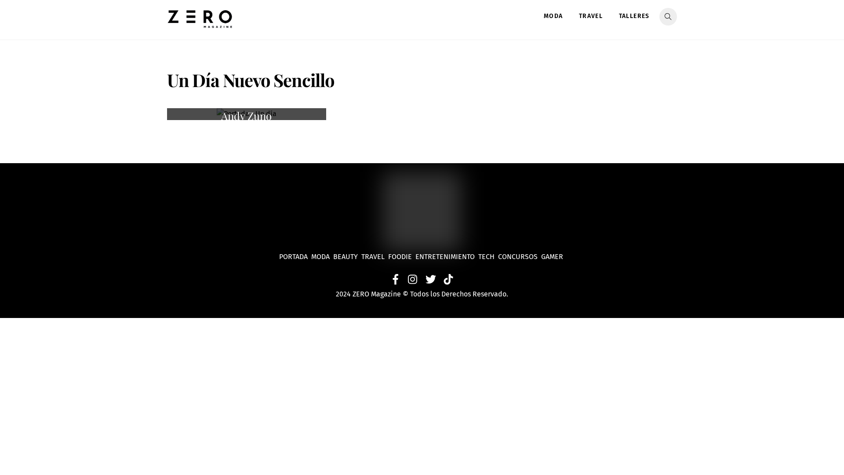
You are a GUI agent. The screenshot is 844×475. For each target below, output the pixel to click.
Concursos (518, 256)
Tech (488, 256)
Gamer (553, 256)
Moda (553, 16)
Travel (591, 16)
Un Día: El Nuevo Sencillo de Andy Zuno (246, 109)
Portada (293, 256)
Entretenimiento (445, 256)
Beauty (347, 256)
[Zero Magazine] (200, 23)
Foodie (400, 256)
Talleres (634, 16)
